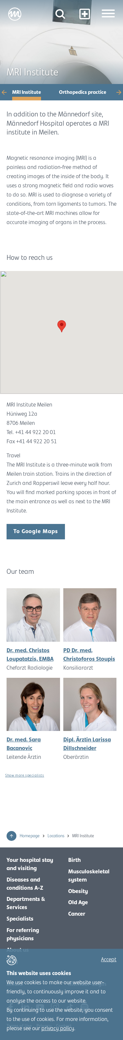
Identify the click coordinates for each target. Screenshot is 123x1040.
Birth (74, 860)
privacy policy (57, 1028)
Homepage (30, 836)
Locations (56, 836)
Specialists (20, 919)
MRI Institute (26, 92)
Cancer (76, 914)
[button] (6, 92)
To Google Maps (35, 531)
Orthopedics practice (82, 92)
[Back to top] (11, 836)
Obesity (78, 891)
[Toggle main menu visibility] (108, 14)
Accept (108, 960)
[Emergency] (84, 14)
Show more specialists (24, 775)
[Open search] (60, 14)
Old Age (78, 902)
